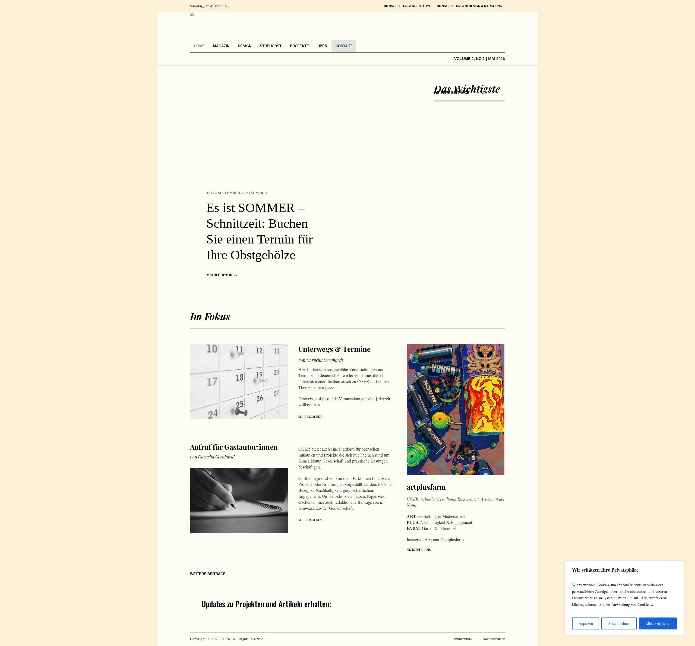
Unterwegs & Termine (334, 349)
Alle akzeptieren (657, 623)
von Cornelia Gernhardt (212, 457)
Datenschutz (494, 639)
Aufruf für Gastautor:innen (234, 447)
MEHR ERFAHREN (221, 275)
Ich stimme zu (392, 612)
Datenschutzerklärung (410, 612)
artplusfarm (426, 487)
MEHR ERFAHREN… (311, 416)
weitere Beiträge (451, 93)
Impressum (463, 639)
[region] (624, 598)
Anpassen (586, 623)
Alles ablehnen (619, 623)
